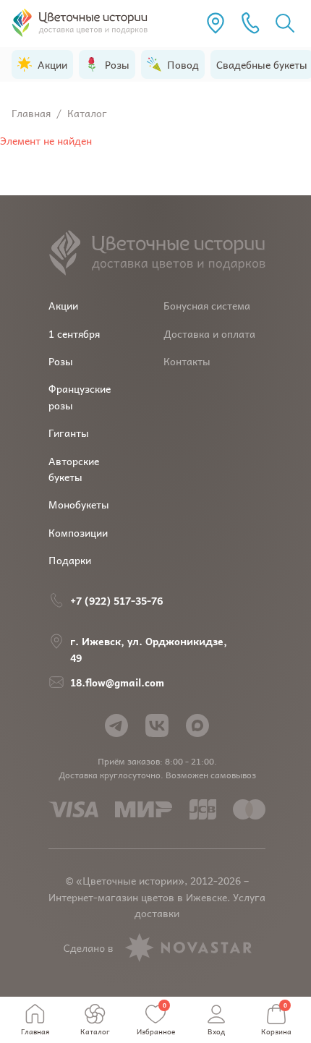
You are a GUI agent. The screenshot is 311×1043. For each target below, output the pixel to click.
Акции (63, 305)
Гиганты (68, 432)
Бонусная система (206, 305)
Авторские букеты (73, 469)
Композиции (78, 532)
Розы (60, 361)
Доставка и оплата (209, 333)
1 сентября (74, 333)
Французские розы (79, 396)
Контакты (186, 361)
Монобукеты (78, 504)
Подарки (69, 560)
